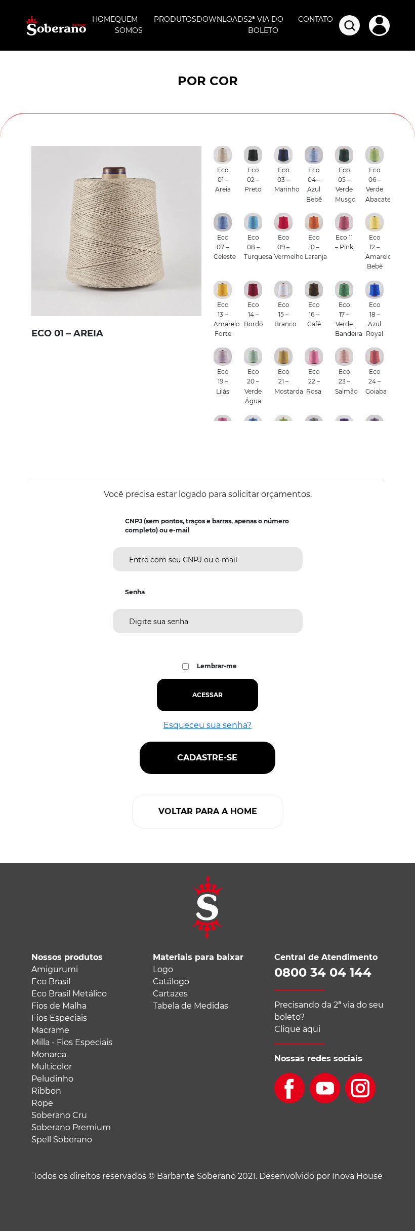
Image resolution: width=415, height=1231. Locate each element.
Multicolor (51, 1066)
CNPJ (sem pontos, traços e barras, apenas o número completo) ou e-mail (207, 525)
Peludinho (52, 1079)
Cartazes (170, 993)
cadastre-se (207, 757)
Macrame (50, 1030)
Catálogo (171, 981)
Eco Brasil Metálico (69, 993)
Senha (135, 592)
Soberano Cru (59, 1115)
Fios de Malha (59, 1006)
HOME (103, 19)
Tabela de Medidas (190, 1006)
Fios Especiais (59, 1018)
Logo (163, 969)
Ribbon (46, 1091)
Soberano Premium (71, 1127)
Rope (42, 1103)
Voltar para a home (207, 811)
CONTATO (315, 19)
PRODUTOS (175, 19)
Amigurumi (54, 969)
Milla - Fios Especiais (71, 1042)
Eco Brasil (50, 981)
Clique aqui (297, 1029)
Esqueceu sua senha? (207, 725)
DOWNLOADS (222, 19)
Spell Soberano (61, 1139)
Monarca (48, 1054)
